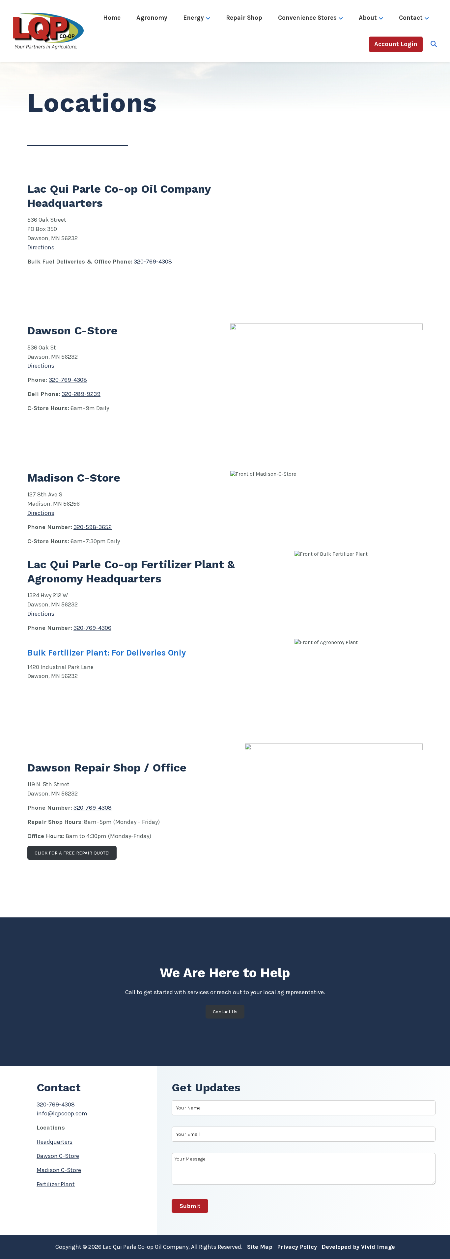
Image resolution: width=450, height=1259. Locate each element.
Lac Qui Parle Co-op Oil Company (57, 31)
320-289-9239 (81, 394)
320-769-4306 (92, 627)
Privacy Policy (297, 1246)
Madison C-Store (59, 1170)
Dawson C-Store (58, 1156)
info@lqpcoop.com (62, 1113)
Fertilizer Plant (56, 1184)
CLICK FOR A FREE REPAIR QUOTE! (72, 853)
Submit (190, 1206)
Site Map (259, 1246)
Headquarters (54, 1141)
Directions (40, 247)
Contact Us (225, 1012)
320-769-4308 (153, 261)
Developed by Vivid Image (358, 1246)
